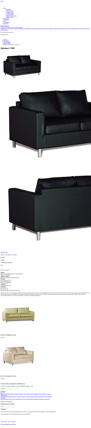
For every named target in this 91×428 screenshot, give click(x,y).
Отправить (3, 409)
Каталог (2, 392)
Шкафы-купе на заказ (11, 15)
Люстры (32, 394)
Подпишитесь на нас (20, 399)
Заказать (3, 391)
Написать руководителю (6, 401)
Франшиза (8, 9)
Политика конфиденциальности (37, 396)
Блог (4, 21)
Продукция (6, 18)
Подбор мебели (10, 13)
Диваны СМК (6, 43)
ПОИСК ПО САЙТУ (6, 28)
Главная (5, 39)
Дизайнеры (6, 19)
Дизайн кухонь (10, 12)
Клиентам (3, 397)
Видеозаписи (49, 396)
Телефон (3, 388)
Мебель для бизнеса (46, 394)
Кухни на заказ (10, 14)
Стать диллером (25, 396)
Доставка (19, 396)
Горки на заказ (9, 17)
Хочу (2, 265)
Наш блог (14, 396)
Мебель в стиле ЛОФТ (24, 394)
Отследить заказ (4, 399)
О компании (6, 22)
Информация (4, 395)
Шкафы (36, 394)
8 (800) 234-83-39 (5, 26)
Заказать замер (19, 27)
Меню (4, 8)
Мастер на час (9, 10)
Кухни (39, 394)
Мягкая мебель (7, 42)
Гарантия (28, 399)
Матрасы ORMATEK (6, 394)
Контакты (5, 23)
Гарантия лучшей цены (44, 399)
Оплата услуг (12, 399)
